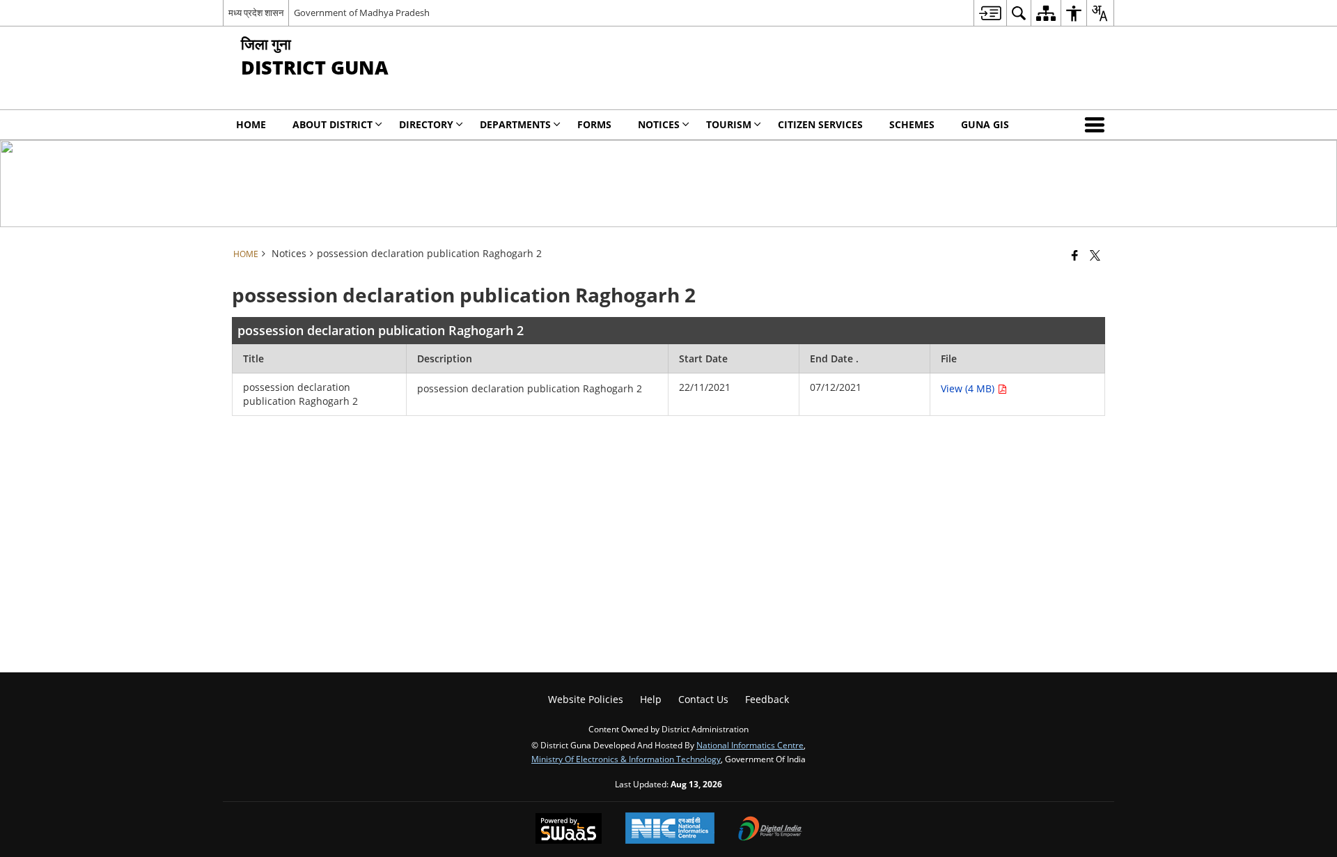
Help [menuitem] (651, 699)
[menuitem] (990, 13)
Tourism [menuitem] (728, 124)
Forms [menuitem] (594, 124)
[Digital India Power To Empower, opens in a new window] (770, 830)
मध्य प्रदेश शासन (255, 12)
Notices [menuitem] (659, 124)
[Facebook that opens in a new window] (1075, 255)
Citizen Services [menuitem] (820, 124)
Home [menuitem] (251, 124)
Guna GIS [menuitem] (985, 124)
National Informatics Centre (750, 744)
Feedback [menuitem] (767, 699)
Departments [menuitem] (515, 124)
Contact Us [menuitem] (703, 699)
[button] (1097, 124)
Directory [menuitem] (426, 124)
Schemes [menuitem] (912, 124)
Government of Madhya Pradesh (362, 12)
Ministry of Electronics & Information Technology (626, 758)
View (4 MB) (969, 388)
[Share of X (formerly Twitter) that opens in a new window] (1095, 255)
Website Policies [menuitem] (585, 699)
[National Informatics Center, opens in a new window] (670, 829)
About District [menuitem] (332, 124)
